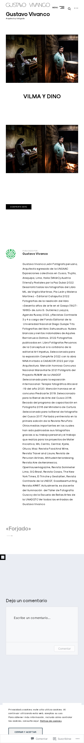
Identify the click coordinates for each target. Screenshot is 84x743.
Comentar (64, 648)
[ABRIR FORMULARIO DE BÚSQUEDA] (69, 8)
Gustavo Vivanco (28, 14)
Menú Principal (63, 7)
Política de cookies (51, 720)
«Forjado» (18, 528)
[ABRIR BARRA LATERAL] (76, 8)
